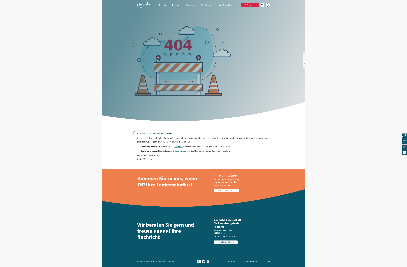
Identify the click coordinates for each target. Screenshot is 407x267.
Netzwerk (176, 5)
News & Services (225, 5)
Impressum (231, 261)
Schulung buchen (250, 5)
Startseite (178, 146)
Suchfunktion (180, 151)
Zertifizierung (206, 5)
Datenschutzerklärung (251, 261)
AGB (268, 261)
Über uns (163, 5)
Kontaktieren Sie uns (225, 242)
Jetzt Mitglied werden (226, 190)
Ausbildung (190, 5)
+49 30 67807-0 (228, 236)
